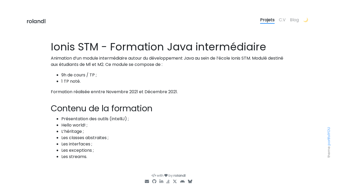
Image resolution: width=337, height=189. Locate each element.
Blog (294, 20)
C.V (282, 20)
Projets (267, 20)
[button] (305, 20)
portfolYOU (328, 136)
